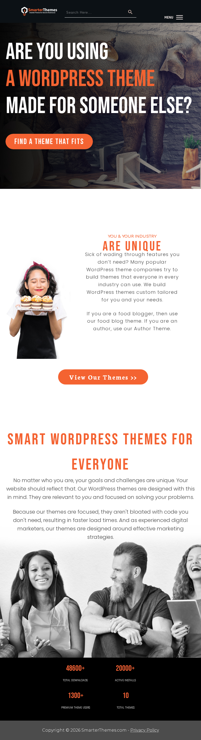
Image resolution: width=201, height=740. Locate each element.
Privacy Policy (144, 730)
